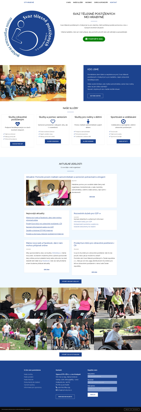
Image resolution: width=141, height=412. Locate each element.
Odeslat (92, 394)
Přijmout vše (127, 409)
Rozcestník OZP (17, 144)
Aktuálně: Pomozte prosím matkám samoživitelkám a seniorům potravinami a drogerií (65, 177)
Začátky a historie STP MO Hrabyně (39, 230)
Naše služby (78, 2)
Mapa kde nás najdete (65, 396)
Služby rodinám (88, 141)
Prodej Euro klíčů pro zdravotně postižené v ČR (44, 224)
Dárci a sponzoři (101, 2)
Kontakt (113, 2)
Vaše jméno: (91, 373)
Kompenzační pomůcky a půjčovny (86, 224)
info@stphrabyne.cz (65, 390)
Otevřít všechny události (70, 281)
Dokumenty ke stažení (32, 382)
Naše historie (28, 379)
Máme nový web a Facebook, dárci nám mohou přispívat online (44, 244)
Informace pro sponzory (33, 387)
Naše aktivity (123, 141)
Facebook (46, 261)
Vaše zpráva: (91, 385)
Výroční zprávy (29, 385)
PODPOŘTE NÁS (95, 39)
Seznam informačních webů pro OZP (40, 227)
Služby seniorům (53, 141)
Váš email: (91, 379)
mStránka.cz (56, 253)
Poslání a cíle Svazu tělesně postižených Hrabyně (45, 234)
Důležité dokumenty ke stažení (84, 227)
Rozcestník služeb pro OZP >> (87, 213)
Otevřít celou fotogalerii (70, 354)
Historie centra (95, 96)
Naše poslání (28, 377)
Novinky (88, 2)
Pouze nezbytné (135, 409)
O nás (68, 2)
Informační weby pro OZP (83, 221)
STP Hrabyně (29, 2)
